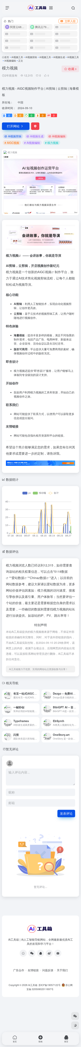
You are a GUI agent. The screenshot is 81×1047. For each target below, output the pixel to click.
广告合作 (18, 970)
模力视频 (12, 255)
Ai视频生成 (59, 57)
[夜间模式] (75, 1025)
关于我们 (62, 970)
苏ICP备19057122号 (49, 985)
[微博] (49, 953)
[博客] (23, 953)
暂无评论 (12, 749)
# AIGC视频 (12, 143)
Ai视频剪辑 (31, 57)
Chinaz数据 (38, 577)
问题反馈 (47, 970)
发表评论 (66, 813)
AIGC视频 (44, 272)
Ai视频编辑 (10, 60)
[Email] (57, 953)
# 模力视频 (51, 143)
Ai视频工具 (17, 57)
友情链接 (33, 970)
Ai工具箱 (32, 985)
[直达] (37, 695)
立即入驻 (70, 21)
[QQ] (40, 953)
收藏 (72, 69)
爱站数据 (18, 577)
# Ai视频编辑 (32, 143)
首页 (6, 57)
